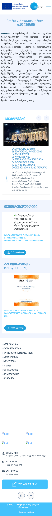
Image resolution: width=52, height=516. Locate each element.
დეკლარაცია (10, 370)
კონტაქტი (8, 379)
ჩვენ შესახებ (10, 344)
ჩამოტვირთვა (17, 252)
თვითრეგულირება (21, 206)
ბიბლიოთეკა (10, 357)
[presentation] (38, 118)
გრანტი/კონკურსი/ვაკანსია (18, 353)
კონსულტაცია (11, 374)
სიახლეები (9, 361)
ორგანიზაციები (12, 349)
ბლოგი (7, 366)
